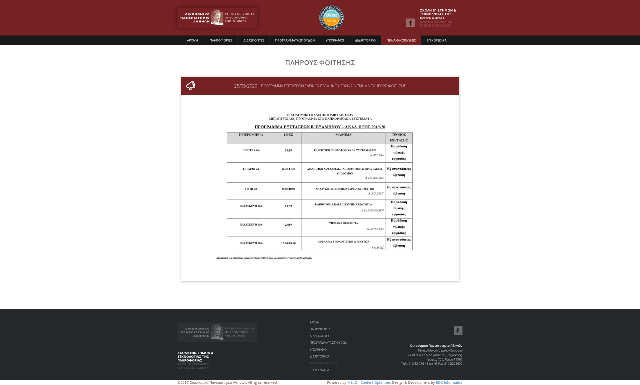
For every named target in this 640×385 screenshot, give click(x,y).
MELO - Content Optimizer (368, 382)
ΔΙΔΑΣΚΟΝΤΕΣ (253, 40)
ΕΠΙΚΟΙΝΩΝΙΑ (436, 40)
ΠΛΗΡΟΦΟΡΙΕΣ (221, 40)
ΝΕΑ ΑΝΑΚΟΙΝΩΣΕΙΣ (401, 40)
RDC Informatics (449, 382)
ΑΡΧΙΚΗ (192, 40)
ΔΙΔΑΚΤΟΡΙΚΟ (365, 40)
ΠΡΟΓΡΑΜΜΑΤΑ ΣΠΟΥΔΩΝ (295, 40)
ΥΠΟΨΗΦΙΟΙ (335, 40)
